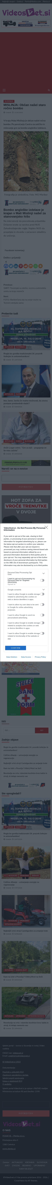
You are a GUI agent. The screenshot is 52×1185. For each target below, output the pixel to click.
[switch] (42, 580)
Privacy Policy (40, 657)
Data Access (26, 657)
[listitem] (26, 573)
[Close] (47, 528)
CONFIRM (15, 648)
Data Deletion (11, 657)
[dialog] (26, 592)
